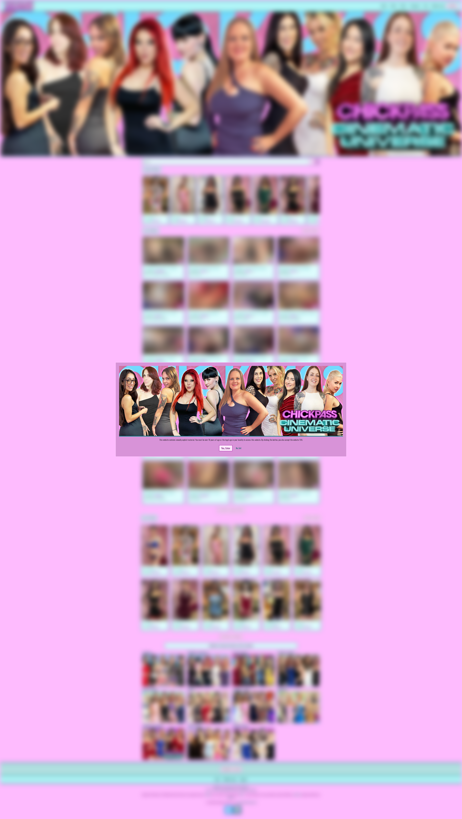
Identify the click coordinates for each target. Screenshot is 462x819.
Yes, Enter (225, 448)
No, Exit (238, 448)
